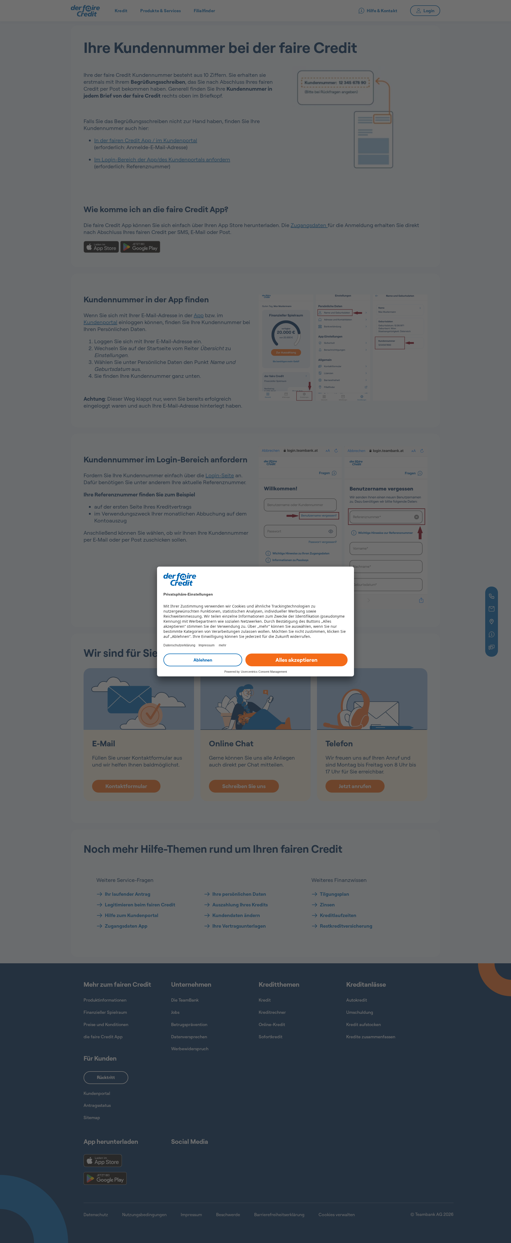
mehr (222, 645)
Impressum (207, 645)
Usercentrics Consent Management (264, 671)
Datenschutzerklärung (179, 645)
